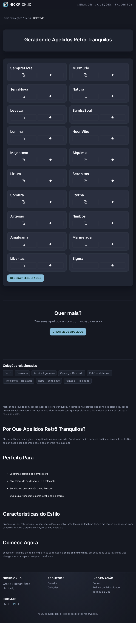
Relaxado (22, 373)
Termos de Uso (101, 591)
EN (4, 603)
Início (6, 17)
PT (14, 603)
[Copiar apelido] (23, 75)
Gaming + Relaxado (71, 373)
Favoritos (124, 4)
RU (9, 603)
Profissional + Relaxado (18, 380)
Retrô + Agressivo (44, 373)
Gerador (84, 4)
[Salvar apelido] (51, 75)
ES (19, 603)
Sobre (96, 583)
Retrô (28, 17)
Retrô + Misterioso (99, 373)
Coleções (103, 4)
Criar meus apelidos (68, 331)
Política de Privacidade (106, 587)
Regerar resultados (25, 277)
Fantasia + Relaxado (78, 380)
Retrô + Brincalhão (49, 380)
